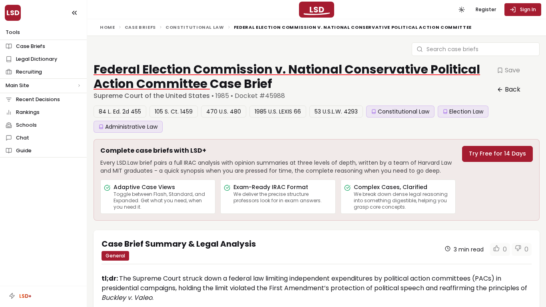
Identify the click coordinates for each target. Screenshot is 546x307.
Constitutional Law (194, 27)
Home (107, 27)
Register (486, 9)
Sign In (528, 9)
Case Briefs (140, 27)
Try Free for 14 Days (497, 153)
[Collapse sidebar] (74, 12)
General (115, 255)
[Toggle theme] (461, 9)
